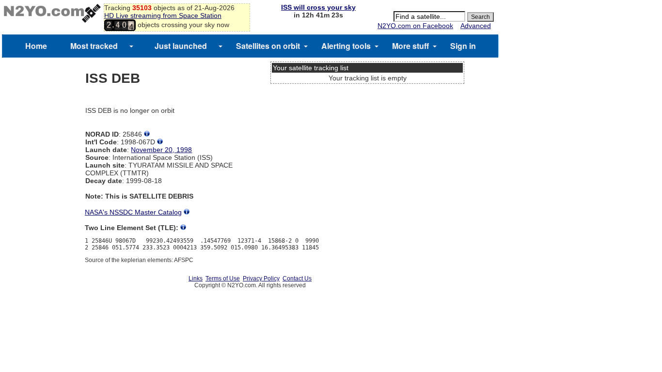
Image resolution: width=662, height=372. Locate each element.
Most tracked (94, 45)
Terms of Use (222, 278)
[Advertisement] (367, 123)
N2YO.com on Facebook (415, 26)
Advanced (475, 26)
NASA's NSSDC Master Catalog (133, 212)
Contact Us (297, 278)
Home (36, 45)
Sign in (463, 45)
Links (196, 278)
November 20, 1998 (161, 150)
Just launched (181, 45)
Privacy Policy (261, 278)
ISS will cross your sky (318, 7)
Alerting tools (346, 45)
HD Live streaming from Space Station (162, 15)
